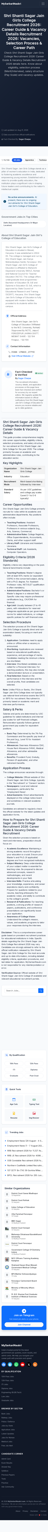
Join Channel (24, 1324)
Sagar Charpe (24, 378)
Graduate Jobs (7, 1400)
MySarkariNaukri (11, 3)
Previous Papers (8, 1475)
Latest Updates (7, 1434)
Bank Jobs (5, 1414)
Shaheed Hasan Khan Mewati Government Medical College (24, 1266)
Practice (4, 1483)
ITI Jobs (4, 1384)
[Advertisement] (24, 103)
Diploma (34, 1070)
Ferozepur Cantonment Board (24, 1281)
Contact (43, 1511)
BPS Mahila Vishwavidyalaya (23, 1274)
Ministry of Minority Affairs (22, 1288)
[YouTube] (22, 1364)
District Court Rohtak (20, 1200)
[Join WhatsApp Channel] (16, 1364)
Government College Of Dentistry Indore (25, 1251)
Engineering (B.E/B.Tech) (11, 1392)
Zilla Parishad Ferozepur (21, 1214)
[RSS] (35, 1364)
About (18, 1511)
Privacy (25, 1511)
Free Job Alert (7, 1446)
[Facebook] (3, 1364)
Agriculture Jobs (8, 1430)
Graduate (14, 1076)
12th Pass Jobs (7, 1380)
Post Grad (34, 1076)
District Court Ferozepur (21, 1243)
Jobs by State (7, 1426)
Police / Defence (8, 1421)
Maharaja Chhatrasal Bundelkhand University (26, 1235)
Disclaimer (34, 1511)
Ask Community (7, 1487)
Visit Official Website (21, 356)
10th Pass (14, 1063)
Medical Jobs (6, 1441)
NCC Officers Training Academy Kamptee (25, 1259)
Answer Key (6, 1467)
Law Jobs (5, 1396)
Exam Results (6, 1463)
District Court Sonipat (20, 1228)
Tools (3, 1479)
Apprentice (29, 160)
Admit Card (6, 1459)
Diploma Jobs (6, 1388)
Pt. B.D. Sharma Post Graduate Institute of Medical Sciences (24, 1295)
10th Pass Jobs (7, 1376)
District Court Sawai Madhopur (24, 1193)
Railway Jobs (6, 1418)
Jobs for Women (8, 1438)
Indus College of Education (23, 1207)
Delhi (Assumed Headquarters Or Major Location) (21, 224)
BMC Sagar (16, 1221)
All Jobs (17, 160)
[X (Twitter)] (29, 1364)
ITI (14, 1070)
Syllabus (4, 1471)
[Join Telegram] (10, 1364)
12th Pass (34, 1063)
